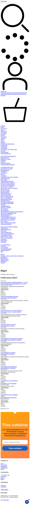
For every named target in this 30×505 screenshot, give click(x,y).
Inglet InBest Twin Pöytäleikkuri (8, 383)
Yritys (2, 463)
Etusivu (2, 127)
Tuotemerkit (3, 132)
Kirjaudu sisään (4, 92)
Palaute (2, 478)
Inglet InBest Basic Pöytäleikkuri (9, 397)
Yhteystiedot (11, 92)
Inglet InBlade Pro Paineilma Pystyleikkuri (11, 340)
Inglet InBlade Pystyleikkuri (7, 354)
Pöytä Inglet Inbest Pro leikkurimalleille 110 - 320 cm (13, 283)
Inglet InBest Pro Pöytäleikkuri (8, 368)
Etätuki (2, 469)
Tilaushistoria (17, 92)
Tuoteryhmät (4, 128)
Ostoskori (3, 138)
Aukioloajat (3, 486)
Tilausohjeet (3, 476)
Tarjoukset (3, 134)
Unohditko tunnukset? (11, 94)
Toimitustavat (4, 466)
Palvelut (3, 135)
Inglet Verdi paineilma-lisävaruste (9, 297)
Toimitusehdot (4, 467)
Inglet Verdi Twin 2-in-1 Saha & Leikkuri (11, 311)
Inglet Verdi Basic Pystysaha (7, 326)
